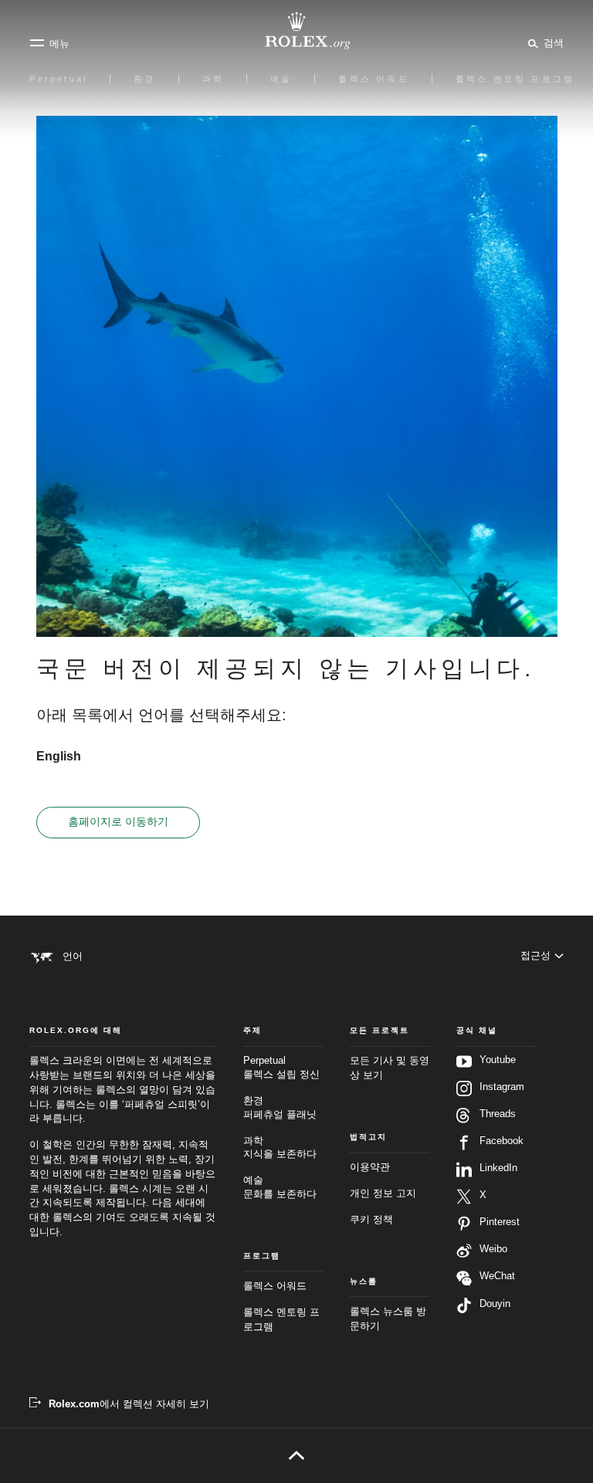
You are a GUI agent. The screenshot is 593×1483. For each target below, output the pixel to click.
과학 (280, 1148)
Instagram (501, 1087)
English (58, 756)
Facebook (501, 1141)
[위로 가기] (296, 1455)
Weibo (493, 1249)
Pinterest (499, 1222)
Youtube (497, 1060)
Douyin (494, 1303)
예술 (280, 1187)
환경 (280, 1107)
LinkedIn (498, 1168)
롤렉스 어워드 (275, 1286)
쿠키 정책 (371, 1219)
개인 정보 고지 (383, 1193)
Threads (497, 1114)
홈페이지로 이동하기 (118, 822)
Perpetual (281, 1067)
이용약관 (370, 1167)
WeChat (497, 1276)
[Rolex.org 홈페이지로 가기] (296, 31)
